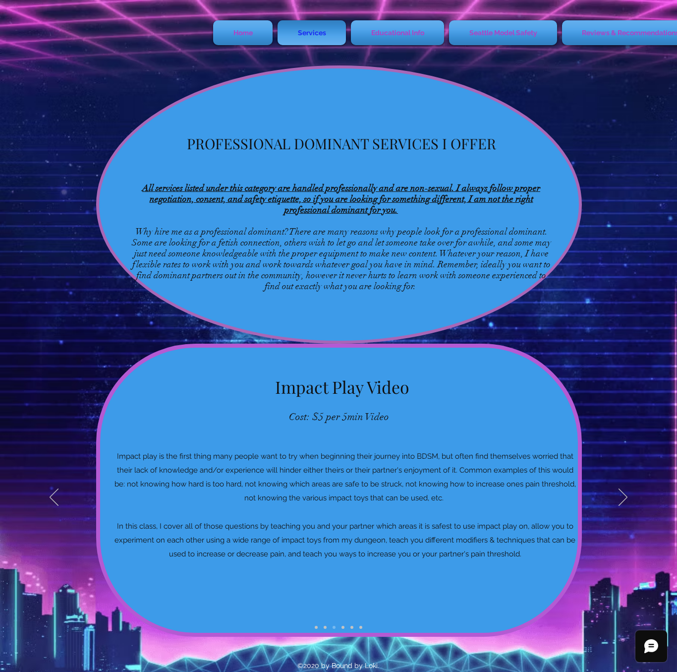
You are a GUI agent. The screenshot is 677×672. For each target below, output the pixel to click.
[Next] (623, 498)
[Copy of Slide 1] (334, 627)
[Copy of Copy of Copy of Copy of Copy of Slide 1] (360, 627)
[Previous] (54, 498)
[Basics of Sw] (316, 627)
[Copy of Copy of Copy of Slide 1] (342, 627)
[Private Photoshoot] (325, 627)
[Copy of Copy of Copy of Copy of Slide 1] (351, 627)
